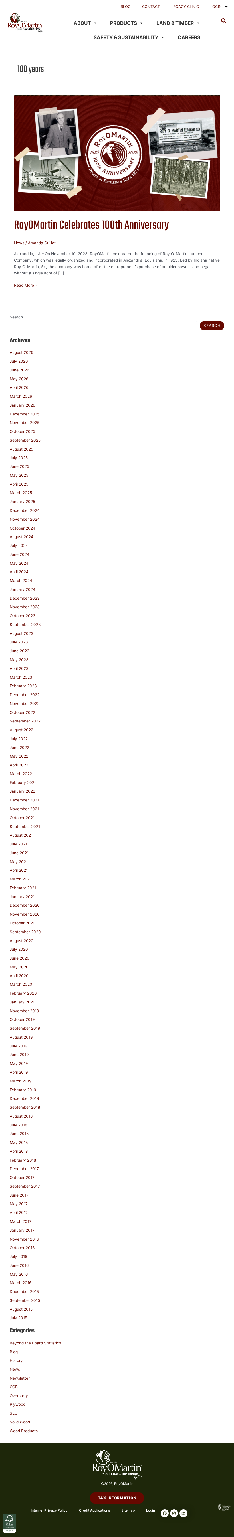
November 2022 (24, 703)
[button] (223, 20)
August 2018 (21, 1116)
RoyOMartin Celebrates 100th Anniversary (91, 225)
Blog (126, 6)
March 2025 (21, 492)
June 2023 (19, 651)
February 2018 (23, 1160)
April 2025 (19, 484)
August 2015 (21, 1309)
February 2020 (23, 993)
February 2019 (23, 1090)
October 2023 (22, 615)
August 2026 (21, 352)
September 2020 (25, 932)
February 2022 (23, 782)
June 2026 (19, 370)
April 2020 (19, 975)
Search (16, 317)
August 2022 (21, 730)
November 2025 (24, 422)
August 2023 (21, 633)
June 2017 (19, 1195)
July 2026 (19, 361)
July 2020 (19, 949)
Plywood (17, 1404)
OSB (14, 1387)
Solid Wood (20, 1422)
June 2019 (19, 1054)
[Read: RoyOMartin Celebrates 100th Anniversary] (117, 153)
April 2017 (19, 1212)
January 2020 (22, 1002)
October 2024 (22, 528)
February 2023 (23, 686)
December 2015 (24, 1291)
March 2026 (21, 396)
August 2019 (21, 1037)
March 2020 (21, 984)
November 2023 (25, 607)
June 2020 (19, 958)
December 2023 (25, 598)
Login (216, 6)
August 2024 (21, 536)
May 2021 (19, 861)
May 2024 (19, 563)
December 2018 (24, 1098)
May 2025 (19, 475)
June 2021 (19, 853)
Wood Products (24, 1431)
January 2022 (22, 791)
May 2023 (19, 659)
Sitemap (128, 1510)
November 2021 (24, 809)
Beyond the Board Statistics (35, 1343)
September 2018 (25, 1107)
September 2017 (25, 1186)
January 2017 (22, 1230)
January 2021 (22, 896)
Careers (189, 37)
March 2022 (21, 773)
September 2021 (25, 826)
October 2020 (22, 923)
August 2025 (21, 449)
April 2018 (19, 1151)
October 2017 (22, 1177)
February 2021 (23, 888)
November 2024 (25, 519)
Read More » (25, 285)
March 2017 (20, 1221)
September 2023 (25, 624)
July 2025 (19, 457)
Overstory (19, 1395)
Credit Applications (94, 1510)
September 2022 (25, 721)
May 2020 (19, 967)
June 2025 (19, 466)
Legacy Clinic (185, 6)
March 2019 (21, 1081)
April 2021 (19, 870)
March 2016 (21, 1283)
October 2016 (22, 1247)
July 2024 (19, 545)
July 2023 (19, 642)
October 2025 (22, 431)
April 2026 (19, 387)
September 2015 (25, 1300)
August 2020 (21, 940)
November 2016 (24, 1239)
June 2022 (19, 747)
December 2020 (25, 905)
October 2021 (22, 817)
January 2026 (22, 405)
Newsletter (20, 1378)
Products (123, 23)
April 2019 (19, 1072)
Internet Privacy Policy (49, 1510)
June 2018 (19, 1133)
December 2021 (24, 800)
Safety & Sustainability (126, 37)
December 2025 (24, 414)
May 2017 (19, 1203)
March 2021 (20, 879)
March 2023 (21, 677)
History (16, 1360)
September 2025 (25, 440)
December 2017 (24, 1168)
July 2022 (19, 738)
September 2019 (25, 1028)
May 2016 (19, 1274)
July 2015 (18, 1318)
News (19, 243)
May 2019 (19, 1063)
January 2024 (22, 589)
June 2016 (19, 1265)
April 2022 (19, 765)
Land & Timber (175, 23)
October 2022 (22, 712)
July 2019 (18, 1046)
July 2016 (18, 1256)
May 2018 (19, 1142)
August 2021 (21, 835)
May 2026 (19, 379)
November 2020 (25, 914)
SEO (13, 1413)
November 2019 (24, 1011)
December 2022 (24, 694)
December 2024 (25, 510)
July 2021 (18, 844)
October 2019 (22, 1019)
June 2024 (19, 554)
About (82, 23)
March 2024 (21, 580)
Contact (151, 6)
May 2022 (19, 756)
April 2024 (19, 571)
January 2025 (22, 501)
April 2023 (19, 668)
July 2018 (18, 1125)
